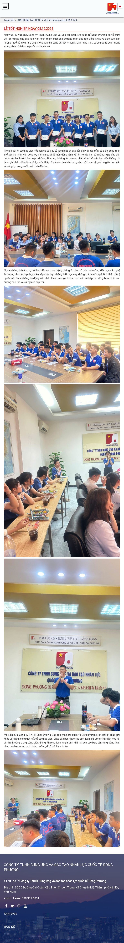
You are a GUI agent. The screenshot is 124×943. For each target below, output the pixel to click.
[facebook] (6, 906)
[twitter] (12, 906)
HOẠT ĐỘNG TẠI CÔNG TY (30, 20)
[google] (19, 906)
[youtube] (25, 906)
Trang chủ (9, 20)
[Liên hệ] (114, 6)
